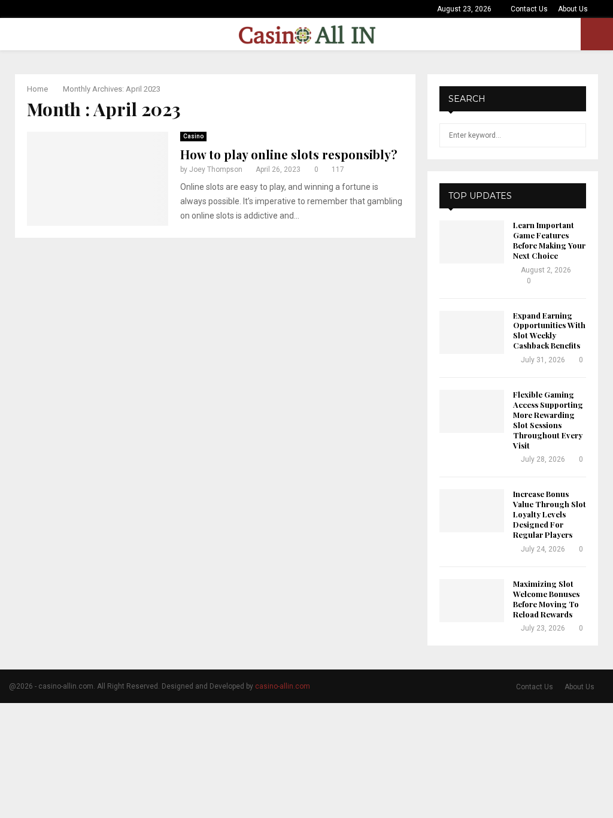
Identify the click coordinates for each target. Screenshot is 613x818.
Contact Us (529, 9)
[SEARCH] (574, 135)
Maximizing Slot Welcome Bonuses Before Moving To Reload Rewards (546, 598)
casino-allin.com (282, 686)
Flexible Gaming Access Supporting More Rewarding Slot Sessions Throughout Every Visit (548, 419)
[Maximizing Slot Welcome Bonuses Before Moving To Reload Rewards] (471, 600)
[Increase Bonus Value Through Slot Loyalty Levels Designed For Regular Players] (471, 510)
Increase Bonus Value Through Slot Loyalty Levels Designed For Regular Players (549, 514)
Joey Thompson (215, 169)
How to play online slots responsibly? (288, 154)
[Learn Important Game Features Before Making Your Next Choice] (471, 241)
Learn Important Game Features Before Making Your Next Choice (549, 240)
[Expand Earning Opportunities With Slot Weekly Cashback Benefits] (471, 332)
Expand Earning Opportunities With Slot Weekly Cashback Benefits (549, 330)
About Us (573, 9)
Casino (193, 136)
